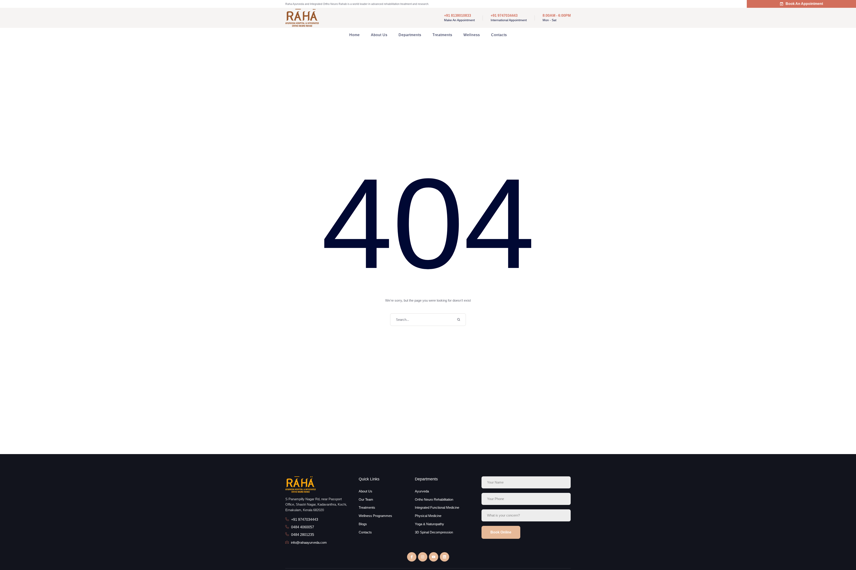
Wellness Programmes (375, 516)
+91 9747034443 (304, 519)
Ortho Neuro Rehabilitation (434, 499)
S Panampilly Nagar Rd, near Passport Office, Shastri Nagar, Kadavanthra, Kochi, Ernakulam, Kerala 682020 (316, 504)
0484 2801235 (302, 535)
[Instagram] (422, 557)
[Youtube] (433, 557)
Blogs (363, 524)
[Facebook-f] (411, 557)
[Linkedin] (444, 557)
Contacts (499, 35)
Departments (410, 35)
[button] (843, 551)
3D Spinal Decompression (434, 532)
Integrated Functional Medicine (437, 507)
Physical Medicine (428, 516)
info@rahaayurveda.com (309, 542)
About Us (379, 35)
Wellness (471, 35)
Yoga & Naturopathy (429, 524)
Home (354, 35)
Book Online (500, 532)
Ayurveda (422, 491)
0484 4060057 (302, 527)
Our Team (366, 499)
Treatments (442, 35)
